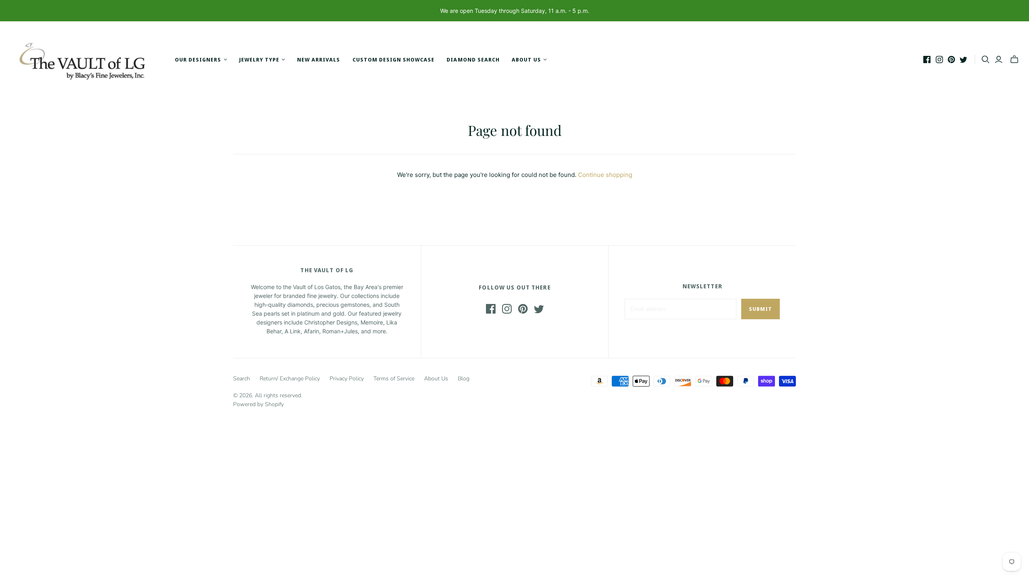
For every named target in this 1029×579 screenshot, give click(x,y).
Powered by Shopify (258, 404)
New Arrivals (318, 59)
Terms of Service (393, 378)
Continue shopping (605, 175)
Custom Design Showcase (394, 59)
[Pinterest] (951, 59)
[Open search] (986, 59)
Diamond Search (473, 59)
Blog (463, 378)
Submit (760, 308)
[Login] (998, 59)
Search (241, 378)
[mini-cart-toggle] (1014, 59)
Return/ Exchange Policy (290, 378)
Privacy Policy (347, 378)
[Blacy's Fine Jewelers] (86, 59)
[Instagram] (939, 59)
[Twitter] (963, 59)
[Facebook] (927, 59)
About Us (436, 378)
